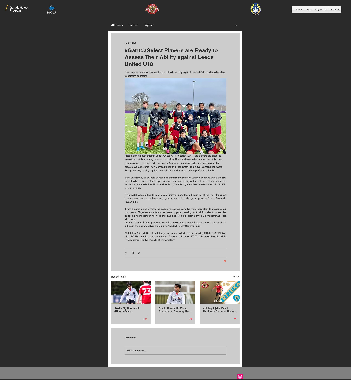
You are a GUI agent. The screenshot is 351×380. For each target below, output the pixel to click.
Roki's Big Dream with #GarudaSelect (127, 310)
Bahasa (133, 25)
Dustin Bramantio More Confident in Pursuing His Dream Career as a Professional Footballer (174, 310)
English (148, 25)
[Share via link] (139, 252)
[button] (236, 25)
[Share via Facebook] (126, 252)
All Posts (117, 25)
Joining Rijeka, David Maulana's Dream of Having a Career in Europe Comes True (219, 310)
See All (236, 276)
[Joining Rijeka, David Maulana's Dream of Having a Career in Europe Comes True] (220, 292)
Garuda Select (19, 7)
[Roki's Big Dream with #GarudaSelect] (131, 292)
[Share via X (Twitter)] (132, 252)
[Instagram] (240, 376)
